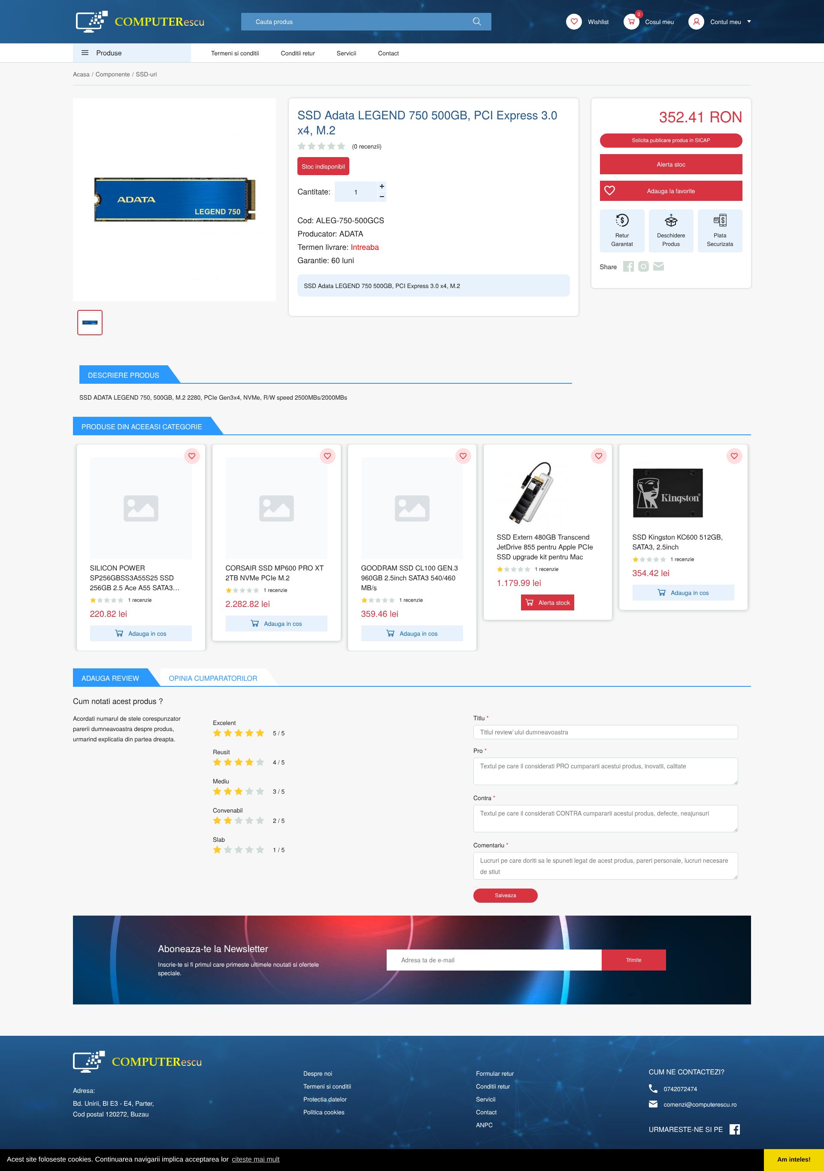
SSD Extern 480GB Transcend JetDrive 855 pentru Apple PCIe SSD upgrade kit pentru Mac (545, 546)
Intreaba (365, 246)
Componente (113, 74)
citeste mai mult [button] (255, 1159)
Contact (388, 53)
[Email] (658, 269)
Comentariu (488, 844)
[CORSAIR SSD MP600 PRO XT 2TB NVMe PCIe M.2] (276, 508)
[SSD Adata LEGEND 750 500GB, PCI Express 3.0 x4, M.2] (174, 199)
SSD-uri (146, 74)
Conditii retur (298, 53)
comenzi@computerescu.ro (700, 1104)
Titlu (479, 717)
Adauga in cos (147, 633)
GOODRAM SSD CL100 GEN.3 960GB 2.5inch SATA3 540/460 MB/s (409, 577)
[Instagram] (643, 269)
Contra (482, 797)
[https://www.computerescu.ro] (137, 1062)
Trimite (634, 959)
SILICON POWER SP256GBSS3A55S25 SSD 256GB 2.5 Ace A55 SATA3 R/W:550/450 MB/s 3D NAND (134, 577)
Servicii (347, 53)
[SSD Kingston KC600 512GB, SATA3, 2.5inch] (683, 493)
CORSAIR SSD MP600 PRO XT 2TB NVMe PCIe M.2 (275, 572)
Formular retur (495, 1073)
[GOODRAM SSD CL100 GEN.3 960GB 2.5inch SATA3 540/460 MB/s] (412, 508)
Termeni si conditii (235, 53)
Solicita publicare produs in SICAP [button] (671, 140)
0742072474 (680, 1088)
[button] (477, 22)
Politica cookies (324, 1111)
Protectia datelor (325, 1099)
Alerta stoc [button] (671, 164)
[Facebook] (628, 269)
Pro (478, 750)
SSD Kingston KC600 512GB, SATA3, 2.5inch (678, 542)
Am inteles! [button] (794, 1159)
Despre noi (318, 1073)
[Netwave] (140, 22)
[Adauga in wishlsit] (192, 456)
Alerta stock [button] (554, 602)
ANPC (484, 1124)
